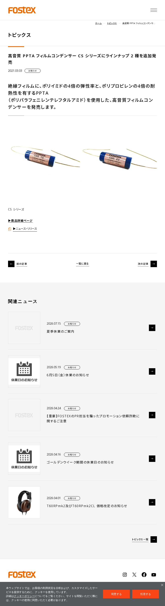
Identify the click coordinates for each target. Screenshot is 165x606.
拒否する (145, 594)
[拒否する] (162, 585)
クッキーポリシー (24, 596)
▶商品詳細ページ (20, 221)
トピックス (112, 23)
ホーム (98, 23)
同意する (116, 594)
